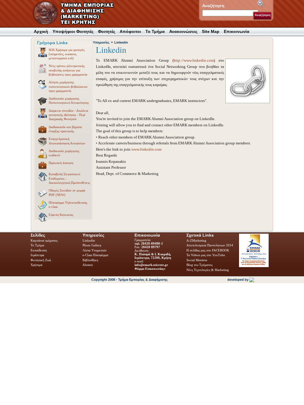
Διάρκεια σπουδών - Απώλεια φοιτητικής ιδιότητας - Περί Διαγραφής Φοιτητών (68, 115)
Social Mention (196, 260)
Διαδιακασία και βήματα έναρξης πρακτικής (65, 129)
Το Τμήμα (38, 245)
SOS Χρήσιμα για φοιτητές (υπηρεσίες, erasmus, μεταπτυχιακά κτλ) (67, 54)
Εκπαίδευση (39, 250)
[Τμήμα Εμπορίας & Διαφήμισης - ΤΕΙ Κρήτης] (77, 13)
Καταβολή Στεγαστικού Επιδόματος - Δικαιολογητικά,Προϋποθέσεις (69, 178)
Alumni (88, 265)
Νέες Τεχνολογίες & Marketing (207, 270)
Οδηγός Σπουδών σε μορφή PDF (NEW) (67, 192)
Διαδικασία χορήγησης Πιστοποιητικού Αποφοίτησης (69, 100)
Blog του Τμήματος (199, 265)
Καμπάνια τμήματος (44, 240)
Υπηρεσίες (101, 42)
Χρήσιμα (36, 265)
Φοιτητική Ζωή (41, 260)
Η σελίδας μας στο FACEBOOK (207, 250)
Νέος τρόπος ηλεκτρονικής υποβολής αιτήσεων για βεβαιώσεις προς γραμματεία (68, 70)
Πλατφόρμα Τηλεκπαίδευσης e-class (68, 204)
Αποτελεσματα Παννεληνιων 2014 (209, 245)
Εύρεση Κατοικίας (61, 214)
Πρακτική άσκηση (61, 163)
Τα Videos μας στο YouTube (205, 255)
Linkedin (121, 42)
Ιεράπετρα (37, 255)
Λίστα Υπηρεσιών (95, 250)
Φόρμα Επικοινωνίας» (150, 268)
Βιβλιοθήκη (91, 260)
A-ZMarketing (196, 240)
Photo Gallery (92, 245)
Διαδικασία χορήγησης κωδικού (64, 153)
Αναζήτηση (262, 15)
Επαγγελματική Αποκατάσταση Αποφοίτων (67, 141)
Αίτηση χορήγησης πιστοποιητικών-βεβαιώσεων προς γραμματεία (68, 86)
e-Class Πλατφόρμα (95, 255)
